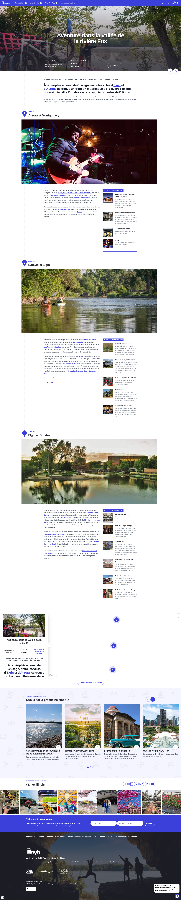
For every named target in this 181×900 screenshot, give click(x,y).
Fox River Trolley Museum (71, 364)
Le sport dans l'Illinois (103, 837)
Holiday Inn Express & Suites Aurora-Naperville (74, 193)
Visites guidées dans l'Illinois (79, 837)
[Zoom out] (178, 617)
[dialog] (2, 897)
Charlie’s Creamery (63, 209)
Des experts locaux (78, 60)
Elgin (117, 85)
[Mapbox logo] (53, 675)
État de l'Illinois (76, 862)
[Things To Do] (26, 3)
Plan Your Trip (50, 3)
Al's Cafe (50, 382)
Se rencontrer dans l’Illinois (126, 837)
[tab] (88, 767)
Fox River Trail (89, 339)
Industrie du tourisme (56, 837)
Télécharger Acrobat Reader (34, 881)
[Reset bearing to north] (178, 620)
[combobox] (163, 3)
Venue (79, 212)
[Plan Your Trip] (57, 3)
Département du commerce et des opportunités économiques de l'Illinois (47, 862)
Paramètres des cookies (113, 862)
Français (29, 889)
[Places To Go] (41, 3)
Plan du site (99, 862)
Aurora (51, 88)
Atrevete (58, 202)
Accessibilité (31, 837)
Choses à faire (19, 3)
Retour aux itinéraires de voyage (90, 682)
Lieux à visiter (34, 3)
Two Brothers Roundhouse (60, 195)
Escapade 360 (66, 517)
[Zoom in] (178, 615)
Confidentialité (88, 862)
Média (41, 837)
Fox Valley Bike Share (81, 197)
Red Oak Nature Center (77, 342)
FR (163, 3)
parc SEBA (79, 356)
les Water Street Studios (52, 347)
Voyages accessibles (68, 3)
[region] (168, 3)
